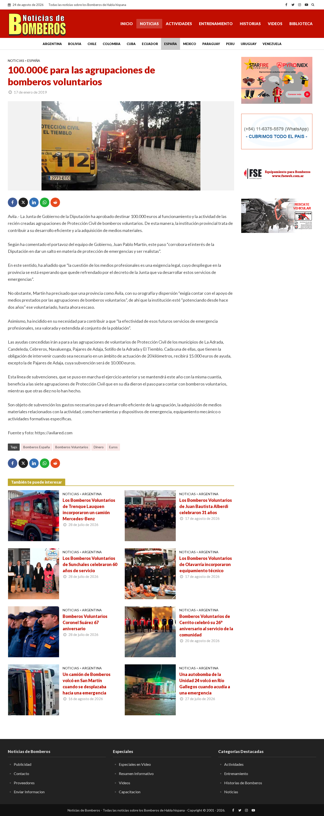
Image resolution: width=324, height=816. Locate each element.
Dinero (99, 447)
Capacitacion (129, 791)
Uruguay (248, 44)
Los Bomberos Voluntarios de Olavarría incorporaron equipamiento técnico (205, 564)
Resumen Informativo (136, 773)
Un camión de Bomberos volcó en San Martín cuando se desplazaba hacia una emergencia (87, 683)
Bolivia (74, 44)
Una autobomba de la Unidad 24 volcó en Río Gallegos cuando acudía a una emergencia (204, 683)
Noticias (149, 23)
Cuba (131, 44)
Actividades (179, 23)
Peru (230, 44)
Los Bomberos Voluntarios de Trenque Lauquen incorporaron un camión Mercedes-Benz (89, 509)
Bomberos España (36, 447)
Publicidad (22, 764)
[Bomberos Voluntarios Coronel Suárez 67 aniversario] (33, 631)
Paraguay (211, 44)
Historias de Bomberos (243, 782)
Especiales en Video (135, 764)
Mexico (189, 44)
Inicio (126, 23)
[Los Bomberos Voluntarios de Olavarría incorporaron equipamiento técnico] (150, 573)
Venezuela (272, 44)
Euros (113, 447)
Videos (275, 23)
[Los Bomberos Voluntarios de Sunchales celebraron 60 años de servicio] (33, 573)
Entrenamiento (216, 23)
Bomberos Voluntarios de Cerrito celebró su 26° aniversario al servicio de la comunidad (206, 625)
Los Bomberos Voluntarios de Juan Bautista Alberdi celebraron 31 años (205, 506)
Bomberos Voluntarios (71, 447)
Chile (92, 44)
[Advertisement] (278, 272)
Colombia (111, 44)
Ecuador (150, 44)
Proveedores (24, 782)
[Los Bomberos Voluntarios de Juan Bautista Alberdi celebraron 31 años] (150, 515)
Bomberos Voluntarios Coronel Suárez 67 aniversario (85, 622)
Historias (250, 23)
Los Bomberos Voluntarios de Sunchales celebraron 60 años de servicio (90, 564)
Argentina (52, 44)
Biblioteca (301, 23)
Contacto (21, 773)
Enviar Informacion (29, 791)
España (170, 44)
